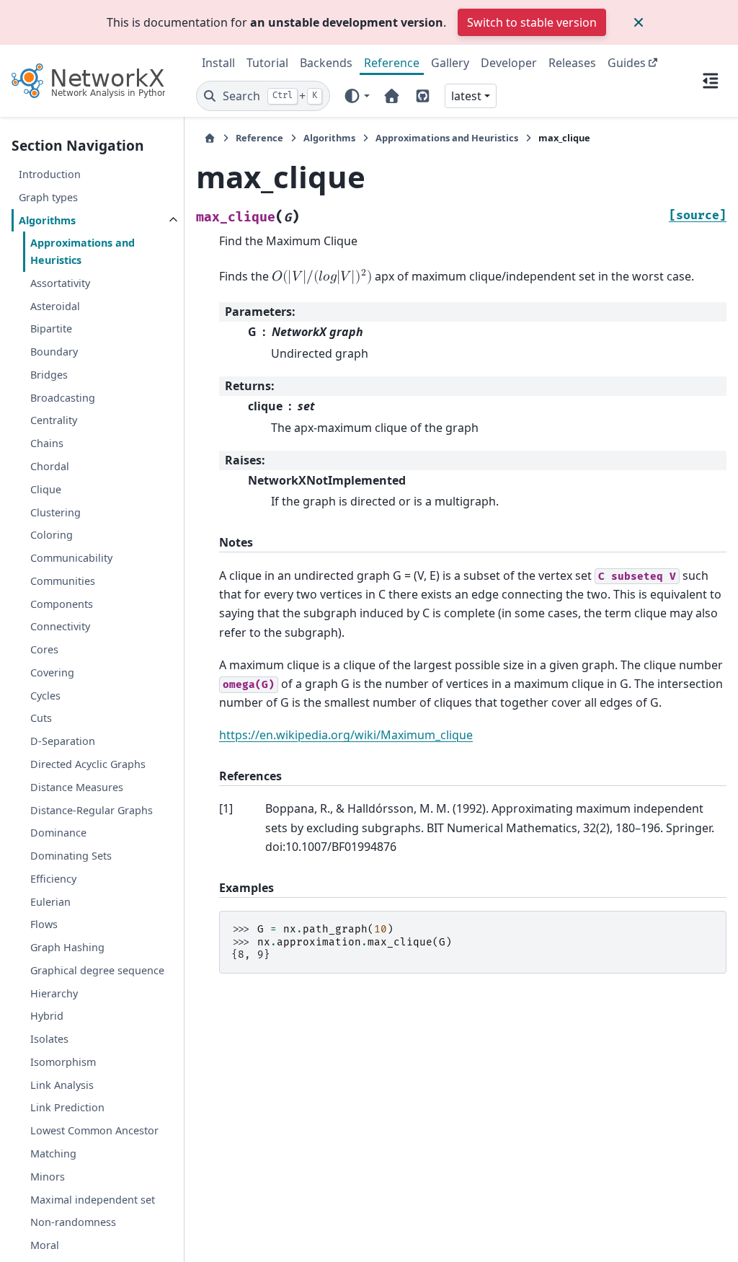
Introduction (50, 174)
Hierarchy (54, 993)
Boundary (54, 351)
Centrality (53, 420)
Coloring (51, 535)
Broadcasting (62, 398)
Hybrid (46, 1016)
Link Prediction (67, 1107)
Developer (509, 63)
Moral (44, 1245)
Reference (391, 63)
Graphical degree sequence (97, 970)
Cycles (45, 695)
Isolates (49, 1039)
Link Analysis (62, 1085)
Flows (44, 924)
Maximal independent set (92, 1199)
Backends (326, 63)
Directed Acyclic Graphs (88, 764)
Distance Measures (76, 787)
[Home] (209, 138)
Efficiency (53, 879)
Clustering (55, 512)
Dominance (58, 832)
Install (218, 63)
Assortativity (60, 283)
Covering (52, 672)
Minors (47, 1176)
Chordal (49, 466)
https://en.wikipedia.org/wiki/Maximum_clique (346, 735)
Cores (44, 649)
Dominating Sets (71, 855)
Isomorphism (63, 1062)
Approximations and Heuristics (82, 251)
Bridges (49, 374)
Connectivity (60, 626)
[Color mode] (356, 96)
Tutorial (267, 63)
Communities (62, 581)
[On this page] (710, 81)
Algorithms (47, 220)
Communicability (71, 558)
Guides (627, 63)
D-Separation (62, 741)
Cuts (41, 718)
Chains (46, 443)
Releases (572, 63)
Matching (53, 1153)
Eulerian (50, 902)
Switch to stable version (532, 22)
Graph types (48, 197)
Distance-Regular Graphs (91, 810)
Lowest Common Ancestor (94, 1130)
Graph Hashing (67, 947)
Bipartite (51, 328)
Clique (45, 489)
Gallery (450, 63)
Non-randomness (73, 1222)
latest (466, 96)
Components (61, 604)
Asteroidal (55, 306)
